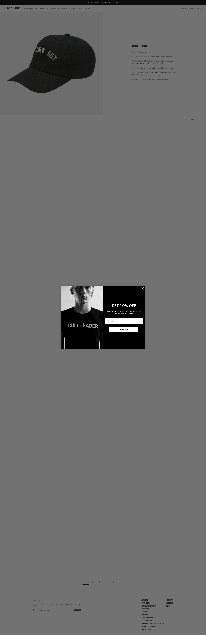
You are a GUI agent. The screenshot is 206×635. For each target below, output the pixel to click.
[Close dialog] (142, 288)
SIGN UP (124, 329)
